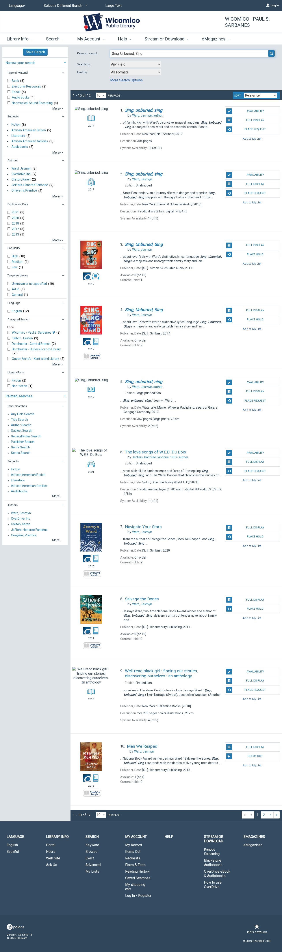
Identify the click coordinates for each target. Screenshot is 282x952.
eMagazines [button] (214, 39)
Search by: (84, 64)
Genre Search (20, 447)
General (17, 294)
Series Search (20, 453)
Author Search (21, 425)
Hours (50, 852)
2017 (16, 229)
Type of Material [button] (17, 72)
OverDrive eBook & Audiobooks (217, 873)
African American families (29, 141)
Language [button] (13, 303)
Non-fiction (20, 386)
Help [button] (123, 39)
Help (169, 837)
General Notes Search (26, 436)
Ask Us (51, 865)
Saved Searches (137, 878)
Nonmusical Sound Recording (32, 103)
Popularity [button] (13, 248)
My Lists (92, 871)
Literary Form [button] (15, 372)
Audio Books (21, 97)
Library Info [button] (18, 39)
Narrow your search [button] (20, 63)
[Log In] (267, 5)
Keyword (92, 845)
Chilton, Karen (21, 179)
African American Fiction (28, 130)
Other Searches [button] (17, 406)
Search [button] (53, 39)
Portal (50, 845)
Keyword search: (88, 53)
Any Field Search (22, 414)
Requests (132, 858)
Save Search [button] (35, 52)
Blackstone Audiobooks (213, 862)
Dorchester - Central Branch (31, 343)
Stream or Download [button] (165, 39)
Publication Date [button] (17, 204)
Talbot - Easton (22, 338)
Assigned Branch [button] (18, 319)
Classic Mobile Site (257, 941)
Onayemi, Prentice (24, 190)
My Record (133, 845)
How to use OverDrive (213, 884)
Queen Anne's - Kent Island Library (36, 358)
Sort (237, 95)
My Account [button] (89, 39)
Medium (18, 261)
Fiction (15, 124)
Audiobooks (19, 146)
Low (15, 267)
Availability (255, 111)
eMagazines (253, 845)
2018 (16, 223)
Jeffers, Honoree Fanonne (29, 185)
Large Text (113, 6)
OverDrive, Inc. (21, 174)
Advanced (93, 865)
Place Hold (255, 254)
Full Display (255, 120)
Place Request (255, 129)
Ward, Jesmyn (21, 168)
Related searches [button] (19, 396)
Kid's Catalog (257, 932)
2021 (16, 212)
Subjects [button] (13, 116)
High (15, 256)
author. (147, 115)
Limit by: (82, 72)
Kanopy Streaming (212, 851)
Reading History (137, 871)
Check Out (255, 756)
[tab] (35, 62)
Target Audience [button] (17, 275)
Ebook (16, 92)
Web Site (53, 858)
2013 (16, 234)
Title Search (19, 419)
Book (16, 80)
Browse (91, 852)
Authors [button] (12, 160)
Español (13, 852)
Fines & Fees (135, 865)
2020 (16, 218)
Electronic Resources (27, 86)
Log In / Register (138, 896)
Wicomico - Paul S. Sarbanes (247, 22)
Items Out (132, 852)
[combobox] (135, 64)
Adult (16, 289)
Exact (89, 858)
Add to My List (252, 138)
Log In (275, 5)
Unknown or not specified (30, 283)
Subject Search (21, 431)
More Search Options (126, 80)
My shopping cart (135, 887)
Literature (18, 135)
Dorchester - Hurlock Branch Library (36, 349)
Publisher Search (23, 442)
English (17, 311)
